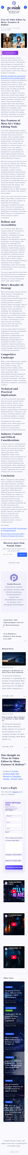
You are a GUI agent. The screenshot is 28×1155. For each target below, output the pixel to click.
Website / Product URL (13, 860)
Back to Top (15, 1152)
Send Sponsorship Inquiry (15, 867)
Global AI (9, 987)
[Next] (23, 978)
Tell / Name (9, 810)
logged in (16, 792)
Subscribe (22, 554)
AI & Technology (6, 28)
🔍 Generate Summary (10, 52)
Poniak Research (14, 584)
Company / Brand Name (13, 854)
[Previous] (20, 978)
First (8, 822)
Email (7, 832)
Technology (15, 28)
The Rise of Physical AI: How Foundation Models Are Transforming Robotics (13, 1110)
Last (8, 828)
